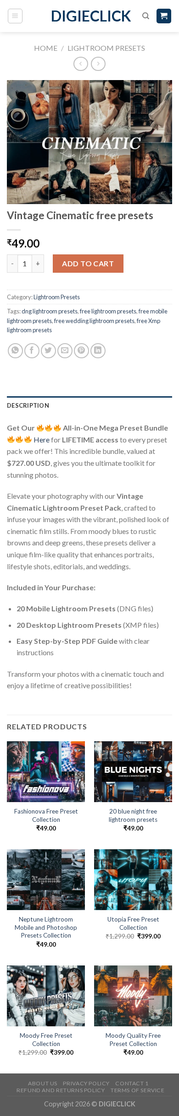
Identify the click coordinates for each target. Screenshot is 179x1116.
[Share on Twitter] (48, 350)
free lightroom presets (108, 311)
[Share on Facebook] (31, 350)
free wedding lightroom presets (94, 320)
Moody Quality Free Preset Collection (133, 1039)
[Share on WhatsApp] (15, 350)
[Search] (145, 16)
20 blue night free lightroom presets (133, 815)
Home (45, 47)
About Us (42, 1083)
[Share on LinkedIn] (98, 350)
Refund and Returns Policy (61, 1090)
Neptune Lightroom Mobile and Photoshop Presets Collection (46, 927)
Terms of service (138, 1090)
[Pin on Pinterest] (81, 350)
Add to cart (88, 263)
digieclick (90, 16)
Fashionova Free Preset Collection (46, 815)
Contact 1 (132, 1083)
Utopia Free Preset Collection (133, 923)
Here (42, 439)
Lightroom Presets (106, 47)
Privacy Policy (86, 1083)
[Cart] (164, 16)
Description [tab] (28, 405)
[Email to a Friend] (65, 350)
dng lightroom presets (50, 311)
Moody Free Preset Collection (46, 1039)
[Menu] (15, 16)
